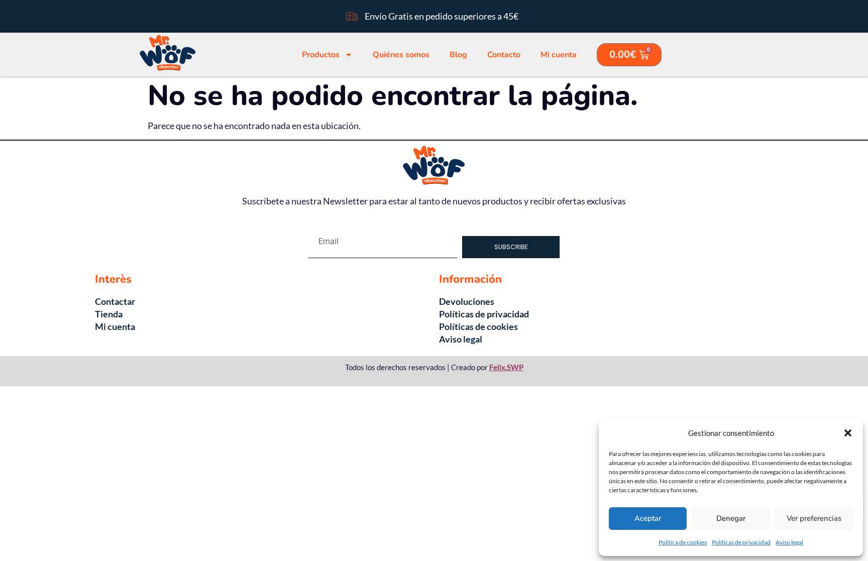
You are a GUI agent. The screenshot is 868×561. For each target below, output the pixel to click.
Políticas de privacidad (741, 542)
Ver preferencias (814, 518)
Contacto (503, 54)
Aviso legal (789, 542)
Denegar (730, 518)
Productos (321, 54)
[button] (848, 433)
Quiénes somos (401, 54)
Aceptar (647, 518)
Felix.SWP (506, 367)
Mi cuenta (558, 54)
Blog (458, 54)
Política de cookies (683, 542)
